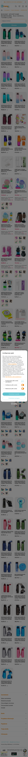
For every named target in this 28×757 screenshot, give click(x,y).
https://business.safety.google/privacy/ (13, 376)
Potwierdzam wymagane (14, 398)
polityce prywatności (12, 363)
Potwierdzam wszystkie (14, 394)
